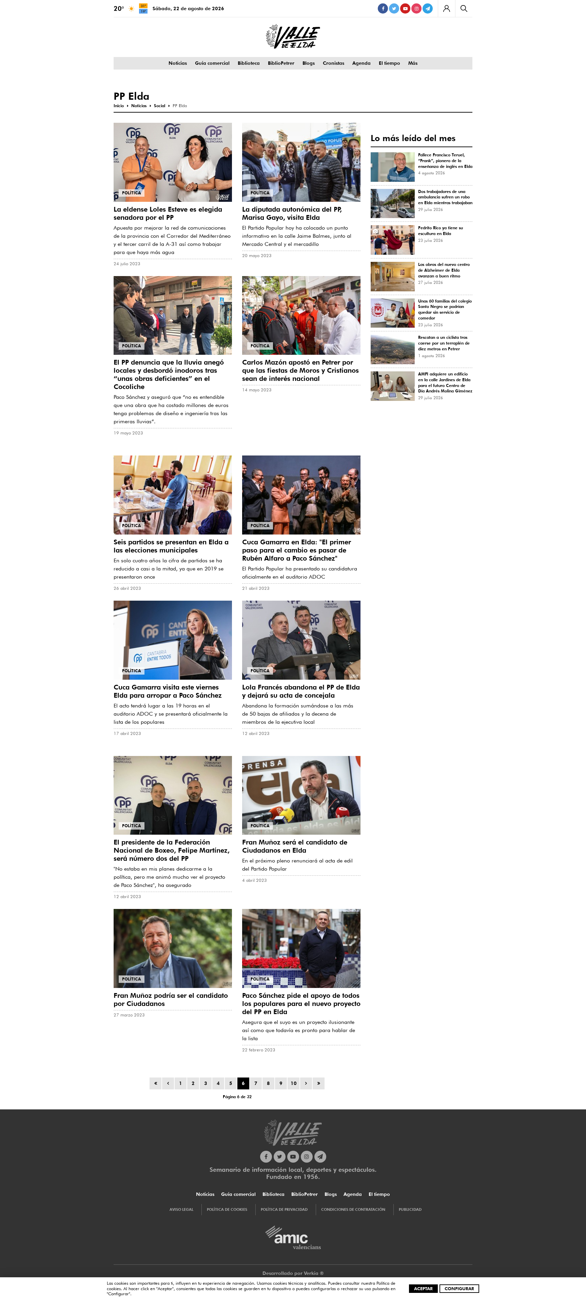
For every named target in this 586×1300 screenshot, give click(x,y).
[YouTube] (405, 8)
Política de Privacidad (284, 1209)
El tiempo (389, 63)
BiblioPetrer (281, 63)
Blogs (308, 63)
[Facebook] (383, 8)
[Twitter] (394, 8)
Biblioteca (249, 63)
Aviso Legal (181, 1209)
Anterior (168, 1083)
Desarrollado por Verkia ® (293, 1273)
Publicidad (410, 1209)
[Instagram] (416, 8)
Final (319, 1083)
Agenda (361, 63)
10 (294, 1083)
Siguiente (306, 1083)
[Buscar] (463, 8)
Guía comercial (212, 63)
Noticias (178, 63)
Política (131, 192)
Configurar (459, 1288)
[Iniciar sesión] (446, 8)
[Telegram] (428, 8)
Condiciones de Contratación (353, 1209)
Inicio (155, 1083)
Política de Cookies (227, 1209)
